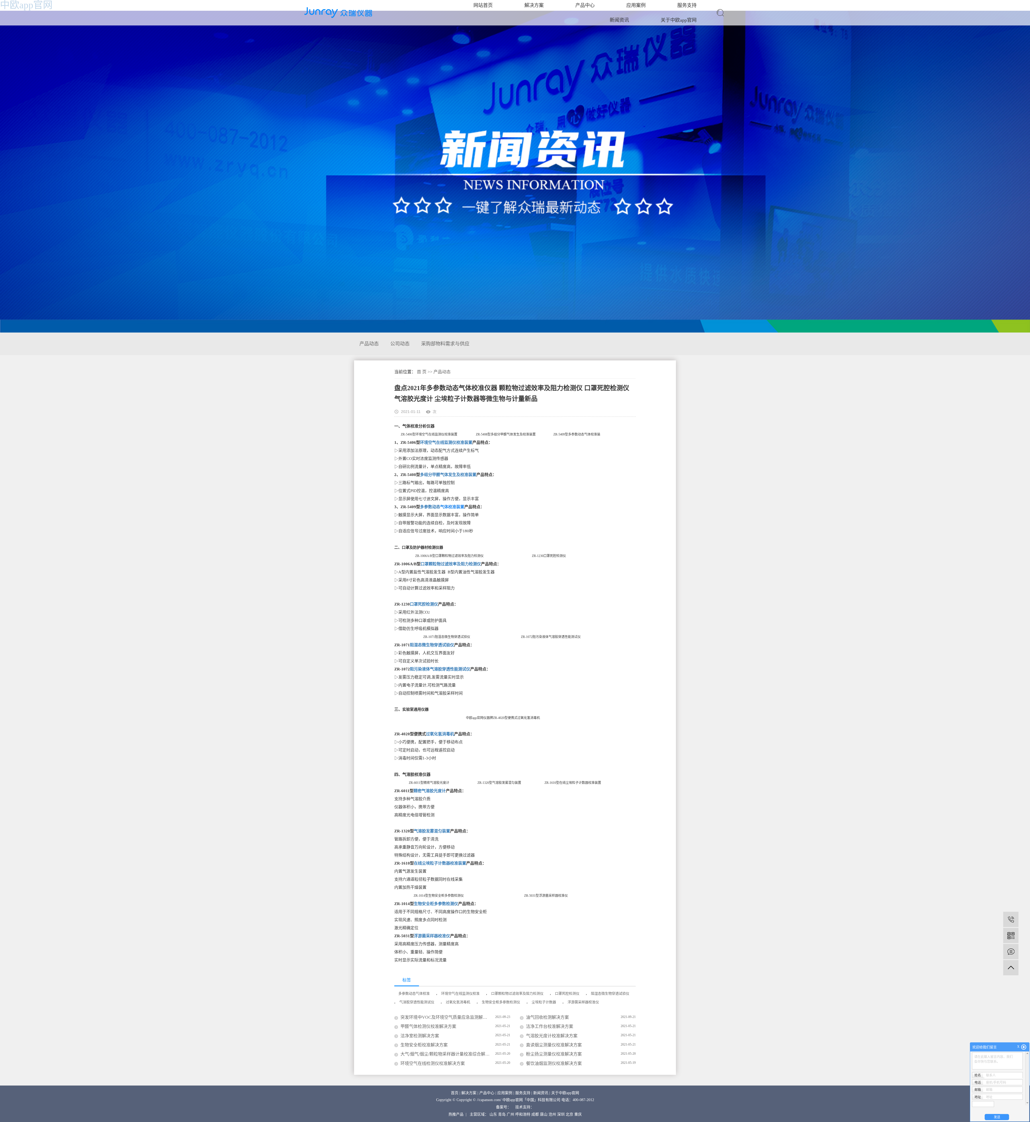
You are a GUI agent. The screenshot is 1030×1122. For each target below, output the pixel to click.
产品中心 (486, 1093)
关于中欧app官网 (679, 20)
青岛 (502, 1114)
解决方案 (468, 1093)
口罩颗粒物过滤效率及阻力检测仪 (451, 564)
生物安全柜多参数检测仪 (436, 904)
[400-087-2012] (1010, 919)
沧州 (552, 1114)
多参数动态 (430, 507)
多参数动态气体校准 (414, 993)
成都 (535, 1114)
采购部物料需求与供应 (445, 343)
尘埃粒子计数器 (544, 1002)
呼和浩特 (522, 1114)
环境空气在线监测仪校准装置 (446, 442)
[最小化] (1023, 1047)
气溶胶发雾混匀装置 (432, 831)
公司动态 (400, 343)
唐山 (543, 1114)
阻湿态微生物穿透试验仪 (432, 645)
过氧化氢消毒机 (440, 734)
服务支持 (522, 1093)
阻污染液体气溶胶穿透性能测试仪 (440, 669)
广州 (510, 1114)
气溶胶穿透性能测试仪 (416, 1002)
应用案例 (504, 1093)
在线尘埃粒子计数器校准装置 (440, 863)
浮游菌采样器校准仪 (432, 936)
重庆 (578, 1114)
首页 (454, 1093)
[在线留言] (1010, 951)
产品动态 (369, 343)
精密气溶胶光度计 (430, 791)
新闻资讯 (619, 20)
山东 (493, 1114)
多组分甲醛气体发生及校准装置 (448, 475)
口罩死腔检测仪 (424, 604)
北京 (569, 1114)
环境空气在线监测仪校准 (460, 993)
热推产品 (456, 1114)
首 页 (421, 372)
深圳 (561, 1114)
